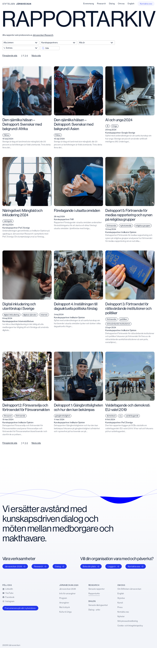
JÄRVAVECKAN (23, 4)
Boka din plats (89, 566)
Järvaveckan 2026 (13, 566)
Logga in (112, 566)
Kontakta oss (134, 566)
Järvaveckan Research (43, 35)
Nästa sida (36, 55)
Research (38, 566)
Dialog (58, 566)
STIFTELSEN (8, 4)
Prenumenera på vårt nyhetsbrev (20, 608)
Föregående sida (9, 55)
